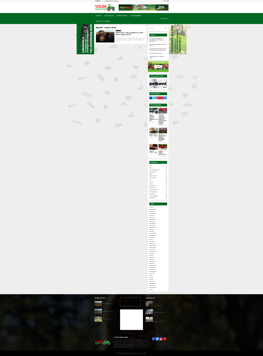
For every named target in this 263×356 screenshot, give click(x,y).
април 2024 (151, 229)
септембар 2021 (153, 251)
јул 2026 (151, 207)
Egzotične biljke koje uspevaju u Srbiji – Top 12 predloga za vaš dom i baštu (161, 318)
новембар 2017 (152, 283)
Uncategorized (152, 185)
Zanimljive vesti (152, 197)
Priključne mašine (136, 15)
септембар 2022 (153, 235)
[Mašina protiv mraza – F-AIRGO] (153, 130)
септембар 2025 (153, 213)
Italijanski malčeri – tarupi (153, 152)
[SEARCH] (165, 28)
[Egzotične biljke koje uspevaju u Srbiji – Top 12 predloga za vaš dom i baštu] (149, 319)
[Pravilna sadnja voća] (98, 303)
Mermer (151, 173)
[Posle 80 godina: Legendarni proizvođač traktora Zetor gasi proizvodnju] (149, 303)
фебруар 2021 (152, 261)
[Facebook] (161, 18)
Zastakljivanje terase (157, 76)
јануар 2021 (152, 263)
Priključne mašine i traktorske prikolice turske (162, 153)
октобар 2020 (152, 269)
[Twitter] (162, 18)
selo (150, 179)
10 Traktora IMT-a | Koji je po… (112, 1)
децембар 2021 (152, 245)
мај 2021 (151, 255)
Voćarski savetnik (122, 15)
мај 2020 (151, 279)
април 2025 (151, 217)
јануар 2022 (152, 243)
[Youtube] (166, 18)
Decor (150, 165)
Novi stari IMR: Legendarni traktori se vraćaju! (160, 310)
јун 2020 (151, 277)
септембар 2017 (153, 287)
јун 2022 (151, 239)
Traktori (98, 15)
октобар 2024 (152, 225)
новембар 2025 (152, 209)
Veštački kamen (152, 187)
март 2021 (151, 259)
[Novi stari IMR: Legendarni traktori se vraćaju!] (149, 311)
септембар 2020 (153, 271)
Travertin (151, 183)
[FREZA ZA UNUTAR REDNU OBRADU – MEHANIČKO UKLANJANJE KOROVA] (163, 130)
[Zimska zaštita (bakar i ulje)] (98, 319)
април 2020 (151, 281)
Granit (150, 167)
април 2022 (151, 241)
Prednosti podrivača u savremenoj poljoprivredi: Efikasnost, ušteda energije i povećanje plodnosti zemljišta (163, 119)
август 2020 (151, 273)
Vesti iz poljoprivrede (153, 189)
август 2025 (151, 215)
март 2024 (151, 231)
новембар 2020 (152, 267)
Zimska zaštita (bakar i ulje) (109, 317)
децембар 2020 (152, 265)
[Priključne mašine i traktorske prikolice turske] (163, 147)
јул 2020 (151, 275)
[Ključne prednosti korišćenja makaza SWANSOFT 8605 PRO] (153, 111)
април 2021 (151, 257)
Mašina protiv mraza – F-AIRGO (153, 135)
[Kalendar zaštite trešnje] (98, 311)
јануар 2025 (152, 221)
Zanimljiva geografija (153, 195)
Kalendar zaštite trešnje (109, 309)
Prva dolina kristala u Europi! (155, 53)
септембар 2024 (153, 227)
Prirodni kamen (152, 177)
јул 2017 (151, 289)
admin (118, 36)
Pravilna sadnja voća (107, 301)
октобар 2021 (152, 249)
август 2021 (151, 253)
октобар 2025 (152, 211)
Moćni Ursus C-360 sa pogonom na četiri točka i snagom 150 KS (129, 33)
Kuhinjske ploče (152, 171)
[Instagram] (164, 18)
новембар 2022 (152, 233)
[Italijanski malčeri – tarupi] (153, 147)
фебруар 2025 (152, 219)
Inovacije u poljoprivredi (103, 21)
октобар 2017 (152, 285)
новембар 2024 (152, 223)
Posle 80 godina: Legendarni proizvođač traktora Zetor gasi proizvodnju (156, 40)
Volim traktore (108, 15)
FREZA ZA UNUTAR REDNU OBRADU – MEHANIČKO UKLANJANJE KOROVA (162, 137)
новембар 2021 (152, 247)
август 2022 (151, 237)
